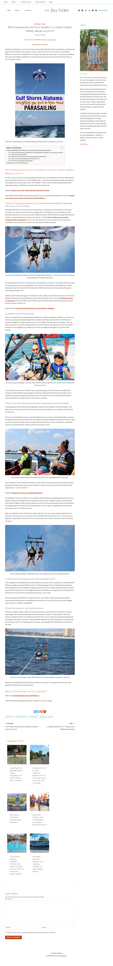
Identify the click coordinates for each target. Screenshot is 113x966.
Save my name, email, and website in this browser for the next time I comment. (31, 932)
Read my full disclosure (49, 39)
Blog (50, 2)
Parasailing (33, 716)
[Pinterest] (44, 711)
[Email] (92, 10)
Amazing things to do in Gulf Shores (26, 696)
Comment (9, 899)
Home (6, 2)
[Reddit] (41, 711)
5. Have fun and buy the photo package (21, 160)
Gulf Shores (9, 716)
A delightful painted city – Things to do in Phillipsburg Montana (61, 726)
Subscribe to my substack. (40, 44)
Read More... (84, 144)
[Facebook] (79, 10)
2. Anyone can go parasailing (18, 154)
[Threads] (89, 10)
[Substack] (96, 10)
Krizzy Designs (62, 956)
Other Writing (40, 2)
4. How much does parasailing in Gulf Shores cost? (25, 158)
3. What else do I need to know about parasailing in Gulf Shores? (28, 156)
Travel (44, 24)
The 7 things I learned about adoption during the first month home (21, 726)
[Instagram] (82, 10)
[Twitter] (38, 711)
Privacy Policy (26, 2)
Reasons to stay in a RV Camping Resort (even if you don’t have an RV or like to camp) (39, 775)
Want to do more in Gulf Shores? (17, 163)
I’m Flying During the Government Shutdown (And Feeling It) (39, 820)
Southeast (37, 24)
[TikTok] (85, 10)
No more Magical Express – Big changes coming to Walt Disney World (38, 864)
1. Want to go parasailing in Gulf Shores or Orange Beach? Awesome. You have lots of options (36, 152)
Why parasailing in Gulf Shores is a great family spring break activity (29, 150)
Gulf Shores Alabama (21, 716)
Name (8, 927)
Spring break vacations (46, 716)
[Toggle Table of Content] (61, 147)
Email (44, 927)
